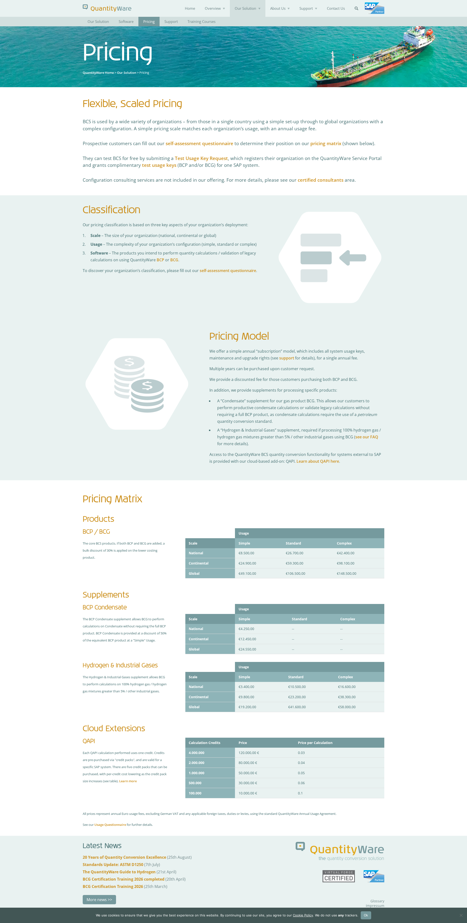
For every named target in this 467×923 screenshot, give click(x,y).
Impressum (375, 905)
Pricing (149, 21)
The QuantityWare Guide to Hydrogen (119, 872)
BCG (174, 260)
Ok (366, 915)
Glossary (377, 901)
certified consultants (320, 180)
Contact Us (336, 8)
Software (126, 21)
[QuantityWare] (107, 7)
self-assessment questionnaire (199, 143)
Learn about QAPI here (317, 461)
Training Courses (202, 21)
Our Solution (245, 8)
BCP (160, 260)
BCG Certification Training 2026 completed (123, 879)
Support (306, 8)
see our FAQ (366, 437)
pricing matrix (325, 143)
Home (190, 8)
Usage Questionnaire (110, 824)
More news (97, 899)
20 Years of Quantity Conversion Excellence (124, 857)
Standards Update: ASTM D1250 (113, 864)
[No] (460, 915)
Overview (213, 8)
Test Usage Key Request (201, 158)
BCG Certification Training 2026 (113, 886)
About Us (278, 8)
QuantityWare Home (98, 72)
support (286, 358)
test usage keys (159, 165)
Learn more (128, 781)
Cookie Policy (303, 915)
